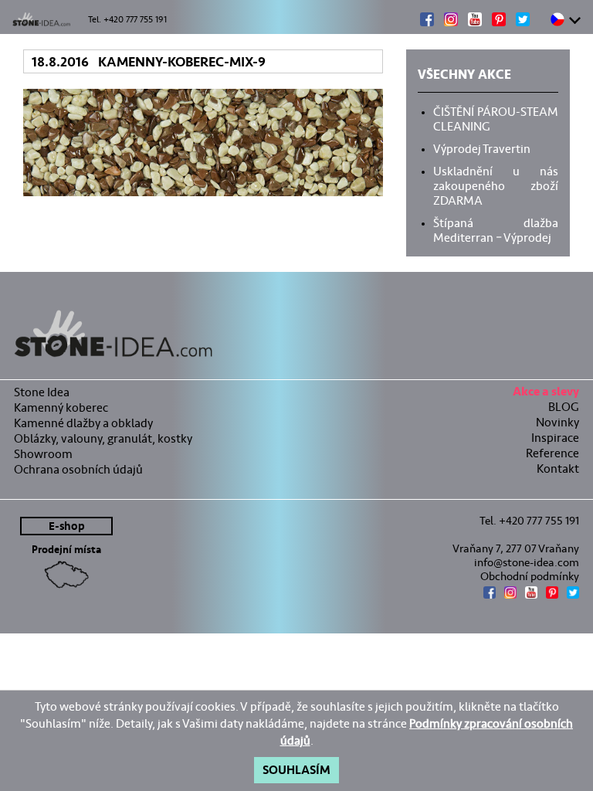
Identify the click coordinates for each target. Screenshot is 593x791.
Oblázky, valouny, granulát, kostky (103, 438)
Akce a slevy (546, 393)
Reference (552, 453)
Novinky (557, 422)
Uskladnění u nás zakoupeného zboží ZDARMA (495, 184)
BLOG (563, 406)
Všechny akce (464, 76)
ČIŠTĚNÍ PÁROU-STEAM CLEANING (495, 118)
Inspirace (555, 437)
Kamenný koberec (61, 407)
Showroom (43, 453)
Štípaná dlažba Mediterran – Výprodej (495, 229)
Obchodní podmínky (529, 576)
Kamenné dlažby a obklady (83, 423)
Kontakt (558, 468)
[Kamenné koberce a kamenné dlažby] (296, 334)
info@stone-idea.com (526, 562)
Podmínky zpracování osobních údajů (427, 732)
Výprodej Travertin (481, 147)
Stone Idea (41, 392)
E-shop (67, 526)
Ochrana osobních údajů (78, 469)
